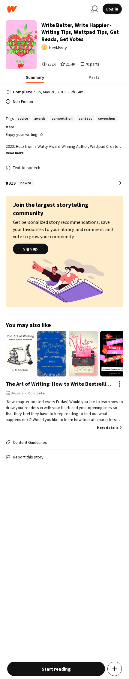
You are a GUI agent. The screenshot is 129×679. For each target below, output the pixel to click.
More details (107, 427)
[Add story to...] (114, 669)
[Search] (94, 9)
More (10, 126)
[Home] (46, 9)
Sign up (30, 249)
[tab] (35, 79)
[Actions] (119, 384)
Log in (112, 9)
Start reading (56, 669)
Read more (15, 153)
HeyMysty (58, 47)
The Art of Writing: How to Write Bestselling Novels (59, 383)
